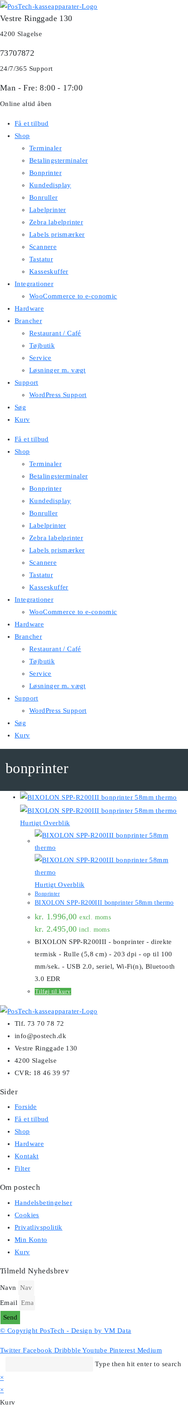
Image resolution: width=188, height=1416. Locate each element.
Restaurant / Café (55, 333)
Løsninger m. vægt (57, 370)
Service (40, 357)
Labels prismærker (57, 234)
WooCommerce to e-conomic (73, 296)
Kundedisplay (50, 185)
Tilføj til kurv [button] (53, 991)
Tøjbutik (42, 345)
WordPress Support (58, 394)
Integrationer (34, 283)
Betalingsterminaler (58, 160)
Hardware (29, 308)
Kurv (22, 419)
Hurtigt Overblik (45, 823)
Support (26, 382)
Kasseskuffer (48, 271)
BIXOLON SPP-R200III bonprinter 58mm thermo (104, 902)
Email (8, 1302)
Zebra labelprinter (56, 222)
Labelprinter (47, 209)
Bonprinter (45, 172)
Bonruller (43, 197)
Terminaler (45, 148)
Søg (20, 407)
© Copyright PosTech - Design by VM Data (65, 1330)
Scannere (43, 246)
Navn (8, 1287)
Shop (22, 135)
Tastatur (41, 259)
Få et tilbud (32, 123)
